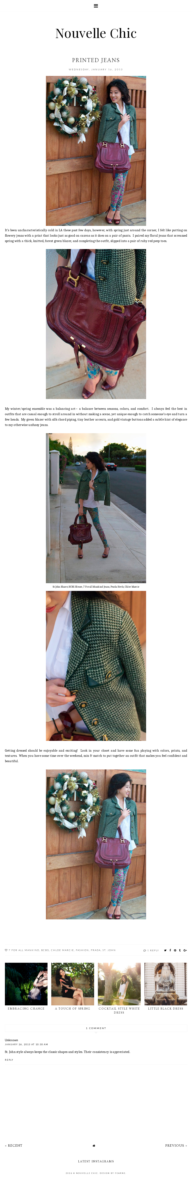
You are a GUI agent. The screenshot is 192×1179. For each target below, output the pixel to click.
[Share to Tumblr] (180, 950)
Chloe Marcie (62, 950)
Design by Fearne (113, 1173)
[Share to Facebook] (170, 950)
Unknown (11, 1040)
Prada (96, 950)
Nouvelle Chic (96, 32)
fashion (82, 950)
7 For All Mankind (24, 950)
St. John (109, 950)
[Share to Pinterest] (175, 950)
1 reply (153, 950)
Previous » (176, 1146)
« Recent (13, 1146)
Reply (9, 1060)
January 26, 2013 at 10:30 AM (26, 1044)
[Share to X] (165, 950)
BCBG (45, 950)
